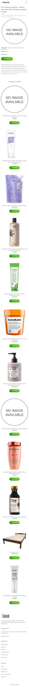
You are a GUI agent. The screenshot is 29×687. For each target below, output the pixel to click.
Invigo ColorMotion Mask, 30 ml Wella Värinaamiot (14, 428)
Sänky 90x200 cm (14, 552)
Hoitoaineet (4, 49)
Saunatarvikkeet (5, 652)
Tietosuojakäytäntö (6, 674)
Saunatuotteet (4, 654)
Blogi (2, 666)
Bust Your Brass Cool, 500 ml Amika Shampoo (14, 205)
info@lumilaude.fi (5, 636)
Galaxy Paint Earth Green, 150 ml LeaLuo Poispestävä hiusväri (14, 294)
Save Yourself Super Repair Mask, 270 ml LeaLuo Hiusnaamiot (14, 339)
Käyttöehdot (4, 671)
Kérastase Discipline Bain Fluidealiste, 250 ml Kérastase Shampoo (14, 472)
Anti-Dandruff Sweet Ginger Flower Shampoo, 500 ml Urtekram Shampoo (14, 249)
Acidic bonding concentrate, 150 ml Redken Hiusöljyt (14, 596)
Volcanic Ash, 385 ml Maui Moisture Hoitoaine (14, 517)
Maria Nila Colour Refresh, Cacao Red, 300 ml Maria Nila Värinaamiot (14, 384)
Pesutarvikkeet (4, 644)
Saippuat (9, 47)
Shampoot (21, 47)
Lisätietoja (7, 58)
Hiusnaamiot (15, 47)
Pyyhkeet (3, 647)
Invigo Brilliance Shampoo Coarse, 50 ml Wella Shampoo (14, 116)
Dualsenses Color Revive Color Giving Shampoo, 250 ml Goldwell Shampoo (14, 161)
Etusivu (2, 14)
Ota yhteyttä (4, 669)
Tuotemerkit (4, 657)
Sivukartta (3, 677)
